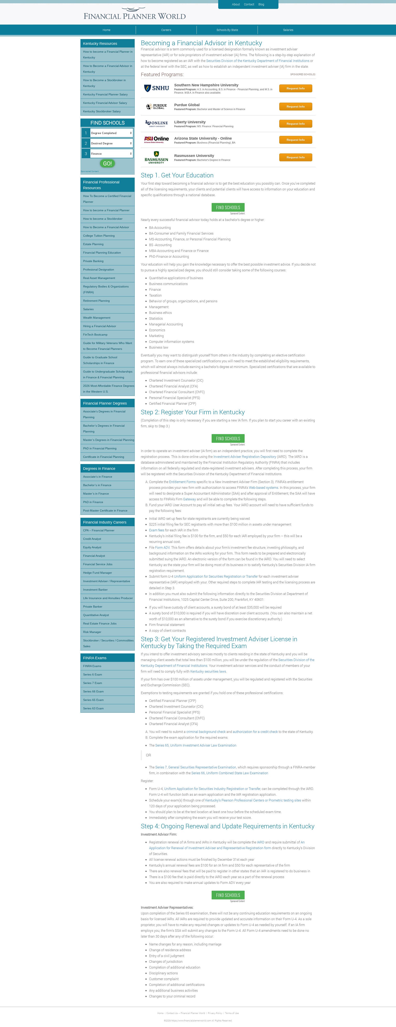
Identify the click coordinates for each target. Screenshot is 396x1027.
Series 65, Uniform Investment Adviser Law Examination (195, 745)
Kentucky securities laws (208, 671)
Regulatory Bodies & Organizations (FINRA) (106, 289)
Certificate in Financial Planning (103, 456)
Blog (261, 4)
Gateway (189, 499)
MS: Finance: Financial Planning (215, 126)
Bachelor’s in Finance (97, 485)
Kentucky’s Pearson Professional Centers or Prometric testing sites (253, 800)
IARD (260, 842)
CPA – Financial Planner (98, 530)
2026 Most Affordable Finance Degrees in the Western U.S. (108, 388)
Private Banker (92, 606)
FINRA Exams (92, 666)
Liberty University (190, 122)
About (236, 4)
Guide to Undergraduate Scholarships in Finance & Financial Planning (107, 374)
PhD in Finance (93, 502)
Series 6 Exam (92, 674)
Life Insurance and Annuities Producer (108, 598)
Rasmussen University (194, 156)
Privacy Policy (215, 1013)
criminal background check (206, 731)
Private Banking (93, 261)
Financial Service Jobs (97, 564)
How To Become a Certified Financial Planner (107, 198)
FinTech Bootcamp (95, 334)
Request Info (296, 88)
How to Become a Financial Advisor (106, 227)
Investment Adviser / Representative (106, 581)
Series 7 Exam (92, 683)
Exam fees (156, 530)
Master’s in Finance (96, 493)
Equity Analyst (92, 547)
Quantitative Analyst (96, 615)
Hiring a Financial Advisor (99, 326)
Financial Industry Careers (104, 522)
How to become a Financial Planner (106, 210)
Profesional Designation (98, 269)
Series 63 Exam (93, 708)
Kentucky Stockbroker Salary (102, 111)
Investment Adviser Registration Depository (244, 456)
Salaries (288, 30)
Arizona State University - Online (203, 138)
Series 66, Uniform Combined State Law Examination (229, 773)
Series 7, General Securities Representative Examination (195, 767)
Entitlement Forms (182, 482)
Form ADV (162, 547)
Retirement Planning (96, 300)
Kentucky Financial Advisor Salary (105, 102)
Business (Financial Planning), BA (216, 142)
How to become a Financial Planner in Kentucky (108, 54)
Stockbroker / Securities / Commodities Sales (108, 643)
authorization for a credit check (255, 731)
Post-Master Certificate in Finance (105, 510)
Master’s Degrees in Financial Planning (108, 440)
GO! (107, 163)
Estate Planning (93, 244)
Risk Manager (92, 632)
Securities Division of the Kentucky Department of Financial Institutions (257, 60)
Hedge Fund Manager (97, 572)
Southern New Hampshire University (206, 85)
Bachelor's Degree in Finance (213, 160)
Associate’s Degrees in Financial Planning (104, 414)
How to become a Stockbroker (103, 218)
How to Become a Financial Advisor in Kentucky (107, 68)
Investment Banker (95, 589)
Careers (166, 30)
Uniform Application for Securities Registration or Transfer (216, 576)
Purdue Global (187, 105)
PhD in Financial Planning (100, 448)
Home (106, 30)
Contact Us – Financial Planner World (185, 1013)
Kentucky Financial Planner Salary (105, 94)
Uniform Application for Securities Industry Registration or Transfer (212, 788)
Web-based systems (263, 487)
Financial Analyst (94, 555)
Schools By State (227, 30)
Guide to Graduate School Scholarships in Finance (100, 360)
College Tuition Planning (99, 235)
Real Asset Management (99, 278)
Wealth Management (96, 317)
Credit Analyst (92, 538)
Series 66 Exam (93, 691)
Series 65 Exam (93, 700)
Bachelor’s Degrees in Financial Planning (104, 428)
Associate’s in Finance (97, 476)
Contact (249, 4)
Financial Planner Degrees (105, 403)
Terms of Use (232, 1013)
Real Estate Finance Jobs (100, 623)
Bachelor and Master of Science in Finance (221, 109)
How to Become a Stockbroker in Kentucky (104, 83)
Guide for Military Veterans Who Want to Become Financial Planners (107, 345)
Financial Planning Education (102, 252)
